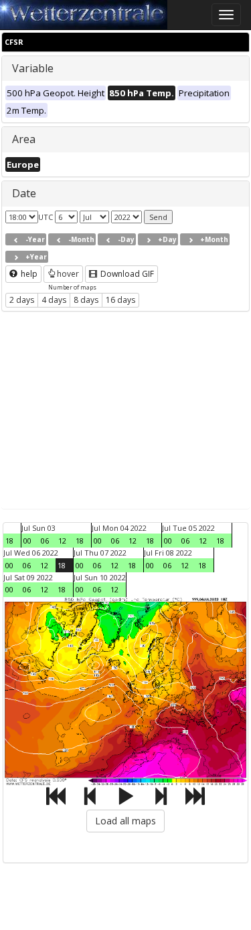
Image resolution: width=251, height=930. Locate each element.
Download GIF (126, 273)
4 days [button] (53, 300)
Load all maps (125, 820)
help (28, 273)
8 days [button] (86, 300)
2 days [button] (21, 300)
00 (27, 541)
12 (62, 541)
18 (9, 541)
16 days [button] (120, 300)
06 (45, 541)
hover (68, 273)
